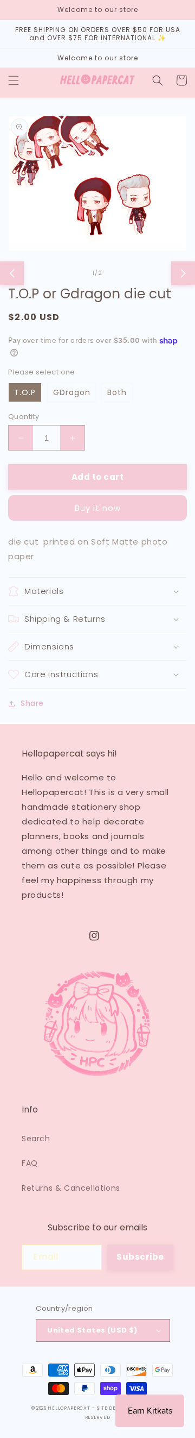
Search (36, 1138)
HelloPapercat (69, 1408)
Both (117, 392)
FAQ (30, 1163)
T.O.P (25, 392)
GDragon (71, 392)
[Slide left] (12, 273)
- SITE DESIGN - (113, 1408)
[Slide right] (183, 273)
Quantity (23, 416)
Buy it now (98, 508)
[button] (13, 80)
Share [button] (32, 703)
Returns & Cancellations (71, 1188)
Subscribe (140, 1256)
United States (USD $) (92, 1330)
